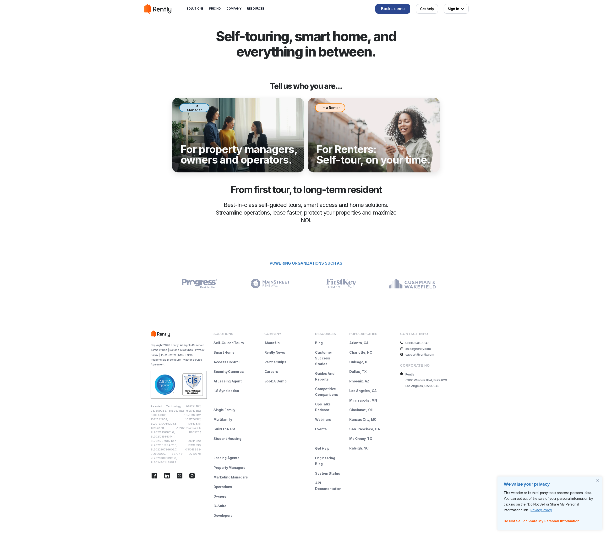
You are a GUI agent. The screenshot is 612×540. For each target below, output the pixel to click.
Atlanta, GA (359, 343)
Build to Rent (224, 429)
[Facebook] (154, 476)
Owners (219, 496)
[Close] (597, 480)
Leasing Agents (226, 458)
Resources (255, 8)
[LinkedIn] (167, 476)
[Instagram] (192, 476)
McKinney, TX (360, 439)
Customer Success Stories (323, 358)
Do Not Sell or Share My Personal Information (541, 521)
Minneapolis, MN (363, 400)
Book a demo (392, 8)
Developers (223, 515)
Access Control (226, 362)
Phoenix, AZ (359, 381)
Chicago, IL (358, 362)
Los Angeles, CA (363, 391)
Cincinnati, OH (361, 410)
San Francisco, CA (364, 429)
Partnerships (275, 362)
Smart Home (224, 352)
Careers (271, 371)
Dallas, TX (357, 371)
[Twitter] (179, 476)
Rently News (274, 352)
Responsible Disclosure (166, 359)
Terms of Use (159, 350)
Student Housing (227, 439)
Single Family (224, 410)
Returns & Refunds (181, 350)
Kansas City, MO (363, 419)
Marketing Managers (230, 477)
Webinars (323, 419)
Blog (318, 343)
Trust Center (168, 355)
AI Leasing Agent (227, 381)
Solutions (194, 8)
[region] (549, 503)
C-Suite (219, 506)
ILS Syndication (226, 391)
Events (321, 429)
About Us (272, 343)
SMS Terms (185, 355)
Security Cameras (228, 371)
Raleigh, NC (359, 448)
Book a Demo (275, 381)
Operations (222, 487)
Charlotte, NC (360, 352)
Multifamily (222, 419)
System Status (327, 473)
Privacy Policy (541, 510)
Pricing (215, 8)
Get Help (322, 448)
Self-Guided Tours (228, 343)
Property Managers (229, 468)
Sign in (453, 9)
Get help (427, 9)
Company (233, 8)
